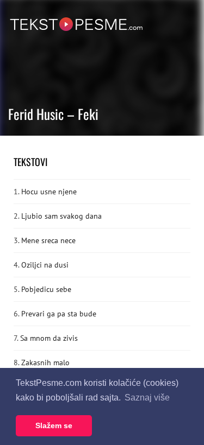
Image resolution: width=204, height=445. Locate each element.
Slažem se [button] (53, 425)
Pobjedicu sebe (46, 289)
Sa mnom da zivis (49, 338)
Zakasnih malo (45, 362)
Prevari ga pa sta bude (58, 314)
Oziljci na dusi (45, 265)
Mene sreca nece (48, 240)
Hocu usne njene (49, 191)
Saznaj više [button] (147, 397)
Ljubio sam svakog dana (61, 216)
